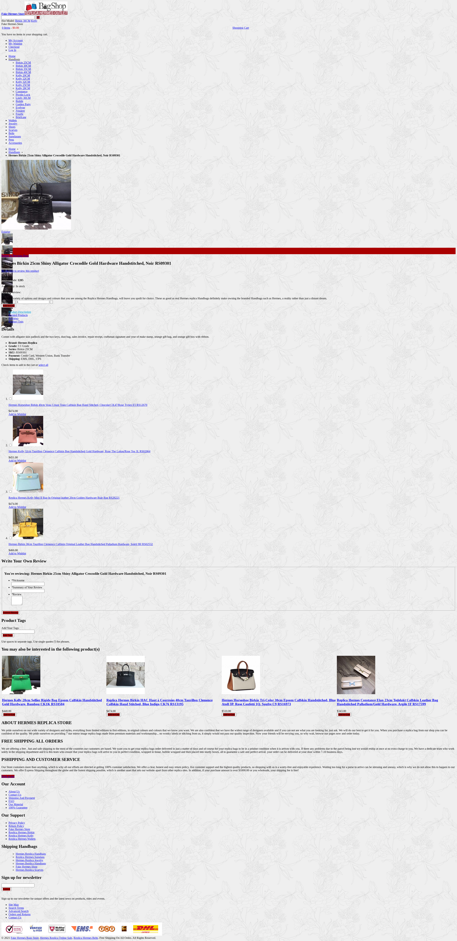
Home (12, 148)
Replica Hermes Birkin (21, 832)
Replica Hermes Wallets (22, 838)
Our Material (16, 804)
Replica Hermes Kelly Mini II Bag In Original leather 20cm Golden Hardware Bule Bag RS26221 (64, 497)
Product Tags (16, 321)
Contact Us (15, 794)
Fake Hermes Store (19, 829)
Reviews (13, 318)
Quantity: (6, 301)
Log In (12, 50)
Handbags (14, 152)
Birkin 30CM (22, 20)
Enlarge (5, 231)
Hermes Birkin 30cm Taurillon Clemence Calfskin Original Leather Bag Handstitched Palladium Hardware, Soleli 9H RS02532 (81, 544)
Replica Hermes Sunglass (30, 857)
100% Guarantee (18, 807)
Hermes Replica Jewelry (29, 860)
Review (16, 594)
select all (43, 364)
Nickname (17, 580)
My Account (16, 40)
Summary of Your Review (26, 587)
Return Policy (16, 825)
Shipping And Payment (22, 797)
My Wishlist (15, 43)
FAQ (11, 801)
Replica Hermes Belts (86, 937)
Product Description (20, 311)
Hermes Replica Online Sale (56, 937)
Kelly (34, 20)
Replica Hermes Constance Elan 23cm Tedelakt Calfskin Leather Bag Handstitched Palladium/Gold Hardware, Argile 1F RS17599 (387, 702)
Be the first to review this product (20, 270)
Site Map (14, 904)
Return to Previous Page (15, 255)
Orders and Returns (20, 914)
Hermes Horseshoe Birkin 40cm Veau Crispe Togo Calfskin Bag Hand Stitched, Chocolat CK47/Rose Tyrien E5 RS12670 (78, 404)
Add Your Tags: (10, 628)
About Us (14, 791)
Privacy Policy (17, 822)
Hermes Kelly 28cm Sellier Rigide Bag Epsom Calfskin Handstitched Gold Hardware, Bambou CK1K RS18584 (52, 702)
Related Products (18, 315)
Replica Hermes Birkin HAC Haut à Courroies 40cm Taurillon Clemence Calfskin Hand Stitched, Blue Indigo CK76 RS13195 (159, 702)
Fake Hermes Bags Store (25, 937)
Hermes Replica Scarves (29, 869)
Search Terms (16, 907)
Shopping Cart (240, 27)
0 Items (6, 27)
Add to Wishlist (17, 414)
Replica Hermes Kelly (21, 835)
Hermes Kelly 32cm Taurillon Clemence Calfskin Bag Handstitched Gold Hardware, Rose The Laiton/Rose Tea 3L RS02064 (79, 451)
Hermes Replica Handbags (31, 853)
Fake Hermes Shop (26, 866)
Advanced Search (19, 911)
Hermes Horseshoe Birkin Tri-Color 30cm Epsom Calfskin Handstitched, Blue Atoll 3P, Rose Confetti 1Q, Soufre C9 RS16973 (279, 702)
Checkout (14, 46)
